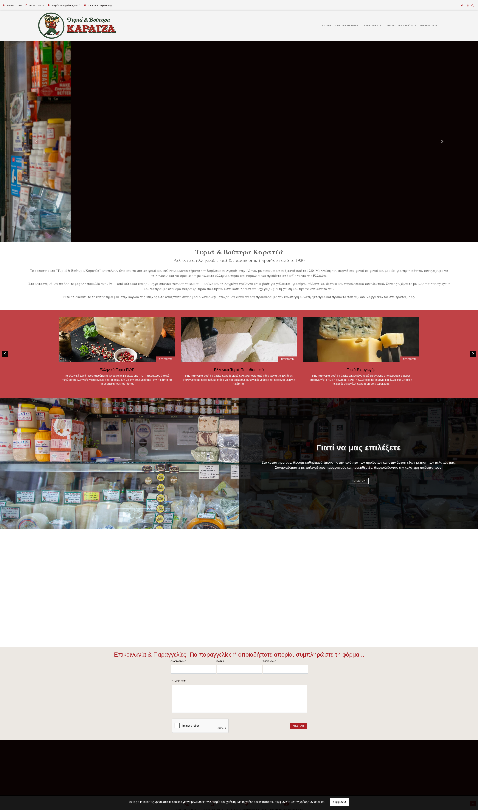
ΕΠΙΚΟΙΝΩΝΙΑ (428, 25)
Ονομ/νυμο (178, 661)
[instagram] (468, 5)
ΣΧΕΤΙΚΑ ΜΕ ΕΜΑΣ (346, 25)
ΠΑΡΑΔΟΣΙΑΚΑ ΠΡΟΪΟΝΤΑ (401, 25)
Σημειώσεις (178, 681)
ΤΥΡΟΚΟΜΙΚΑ (370, 25)
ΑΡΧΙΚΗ (326, 25)
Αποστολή (298, 726)
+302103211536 (14, 5)
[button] (36, 141)
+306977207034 (37, 5)
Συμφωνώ (339, 801)
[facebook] (462, 5)
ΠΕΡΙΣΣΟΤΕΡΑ (165, 359)
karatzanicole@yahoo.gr (100, 5)
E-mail (220, 661)
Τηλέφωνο (270, 661)
